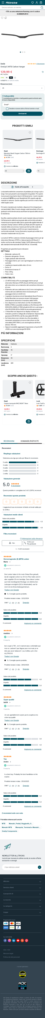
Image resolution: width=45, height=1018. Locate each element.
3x (6, 77)
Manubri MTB (7, 827)
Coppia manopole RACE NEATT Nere (16, 403)
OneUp (3, 64)
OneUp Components (9, 831)
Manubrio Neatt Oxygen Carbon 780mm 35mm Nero (17, 154)
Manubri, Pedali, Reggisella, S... (21, 823)
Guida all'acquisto (22, 187)
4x (11, 77)
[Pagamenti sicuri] (15, 925)
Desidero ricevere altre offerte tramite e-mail (24, 108)
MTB (3, 823)
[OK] (39, 867)
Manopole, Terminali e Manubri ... (27, 827)
